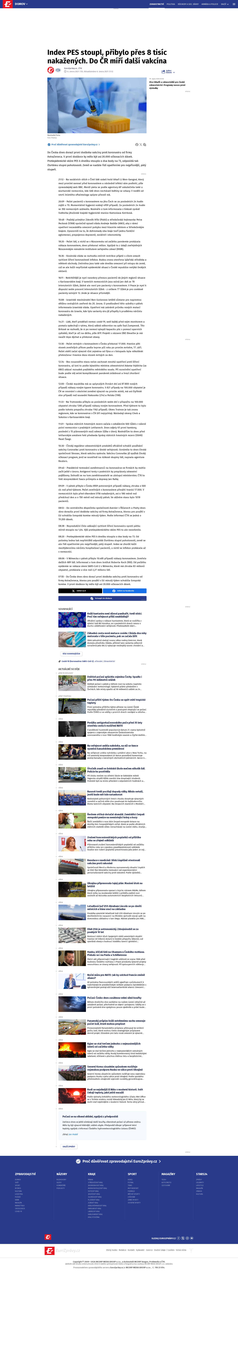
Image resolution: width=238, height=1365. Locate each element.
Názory (62, 1174)
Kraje (92, 1174)
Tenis (130, 1185)
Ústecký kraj (93, 1191)
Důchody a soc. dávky (188, 4)
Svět (17, 1182)
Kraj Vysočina (93, 1217)
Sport (17, 1185)
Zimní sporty (133, 1200)
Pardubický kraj (94, 1209)
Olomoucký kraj (95, 1197)
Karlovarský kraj (95, 1214)
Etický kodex (111, 1250)
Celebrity (200, 1182)
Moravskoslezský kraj (97, 1188)
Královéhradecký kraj (97, 1206)
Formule (131, 1191)
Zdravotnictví (157, 4)
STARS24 (201, 1174)
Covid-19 (18, 1211)
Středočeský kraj (95, 1182)
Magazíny (168, 1174)
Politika (171, 4)
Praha (90, 1180)
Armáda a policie (210, 4)
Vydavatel (140, 1250)
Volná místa (181, 1250)
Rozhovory (61, 1180)
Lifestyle (200, 1185)
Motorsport (133, 1188)
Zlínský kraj (93, 1203)
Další (223, 4)
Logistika (19, 1194)
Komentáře (61, 1185)
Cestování (166, 1185)
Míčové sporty (134, 1194)
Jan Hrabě (73, 1134)
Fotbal (131, 1182)
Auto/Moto (166, 1182)
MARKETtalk (20, 1206)
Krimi (17, 1200)
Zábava (199, 1191)
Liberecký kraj (94, 1211)
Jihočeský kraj (94, 1194)
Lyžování (131, 1197)
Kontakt (131, 1250)
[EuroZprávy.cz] (9, 4)
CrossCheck (20, 1209)
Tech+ (164, 1180)
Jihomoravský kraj (95, 1185)
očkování (98, 661)
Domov (20, 4)
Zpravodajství (25, 1174)
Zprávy (199, 1180)
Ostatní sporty (134, 1203)
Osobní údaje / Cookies (164, 1250)
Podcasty (61, 1188)
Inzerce (149, 1250)
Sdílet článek (169, 71)
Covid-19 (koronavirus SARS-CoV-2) (78, 661)
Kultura (18, 1191)
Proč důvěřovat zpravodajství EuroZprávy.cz (75, 144)
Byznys (18, 1188)
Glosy (59, 1182)
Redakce (122, 1250)
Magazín (18, 1203)
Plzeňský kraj (93, 1200)
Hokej (130, 1180)
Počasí (18, 1197)
